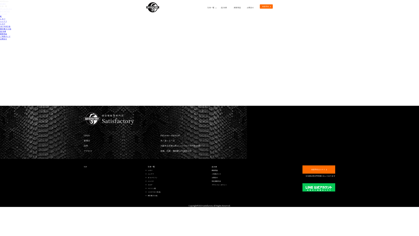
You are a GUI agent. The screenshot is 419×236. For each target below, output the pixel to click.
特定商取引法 (216, 181)
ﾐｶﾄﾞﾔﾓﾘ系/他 (5, 26)
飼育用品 (237, 7)
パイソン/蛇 (152, 188)
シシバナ (151, 181)
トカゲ (2, 24)
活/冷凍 (224, 7)
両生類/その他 (5, 29)
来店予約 (265, 6)
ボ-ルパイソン (152, 177)
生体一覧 (210, 7)
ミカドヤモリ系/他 (154, 192)
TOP (85, 167)
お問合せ (250, 7)
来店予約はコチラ (318, 169)
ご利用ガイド (5, 36)
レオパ (2, 19)
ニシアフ (3, 21)
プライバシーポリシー (219, 185)
